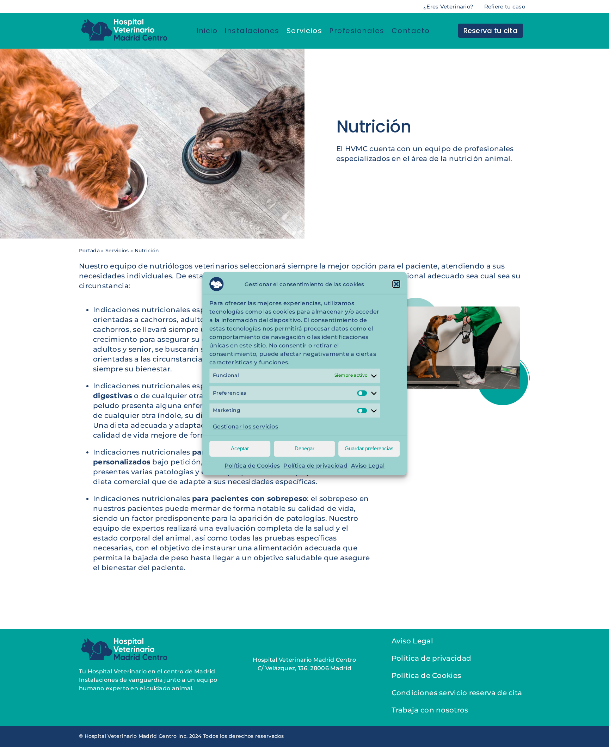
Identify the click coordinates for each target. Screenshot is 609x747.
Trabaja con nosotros (430, 710)
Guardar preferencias (369, 448)
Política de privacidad (315, 465)
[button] (396, 284)
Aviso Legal (368, 465)
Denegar (304, 448)
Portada (89, 250)
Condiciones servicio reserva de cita (457, 693)
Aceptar (240, 448)
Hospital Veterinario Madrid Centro (304, 659)
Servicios (117, 250)
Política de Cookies (252, 465)
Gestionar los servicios (245, 426)
